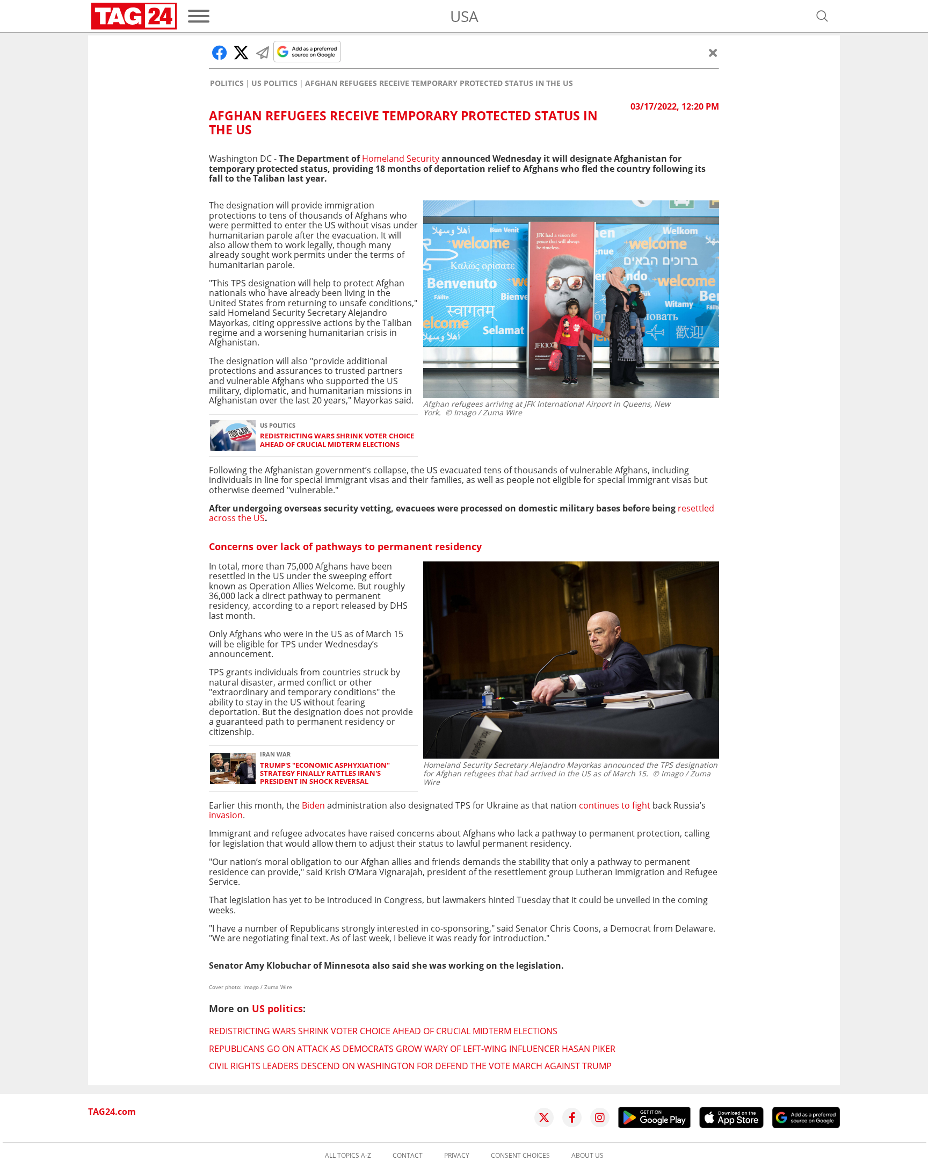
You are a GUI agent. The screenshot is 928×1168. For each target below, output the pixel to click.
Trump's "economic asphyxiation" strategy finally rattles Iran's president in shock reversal (325, 773)
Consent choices (520, 1155)
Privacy (456, 1155)
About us (587, 1155)
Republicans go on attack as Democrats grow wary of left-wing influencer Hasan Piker (412, 1049)
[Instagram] (600, 1117)
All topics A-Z (348, 1155)
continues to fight (614, 805)
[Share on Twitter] (241, 52)
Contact (408, 1155)
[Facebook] (572, 1117)
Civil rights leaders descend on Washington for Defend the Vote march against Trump (410, 1066)
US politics (274, 83)
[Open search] (822, 16)
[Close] (713, 53)
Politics (227, 83)
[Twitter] (544, 1117)
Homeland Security (400, 158)
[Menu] (198, 16)
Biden (313, 805)
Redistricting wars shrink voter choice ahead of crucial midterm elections (337, 440)
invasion (226, 815)
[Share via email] (262, 52)
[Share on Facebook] (219, 52)
